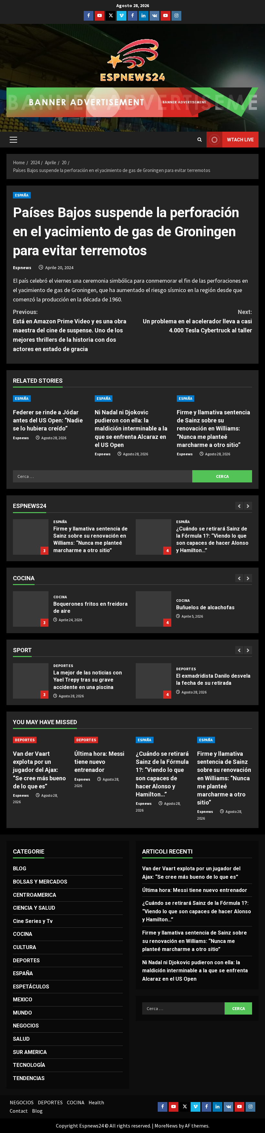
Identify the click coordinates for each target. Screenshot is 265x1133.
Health (96, 1102)
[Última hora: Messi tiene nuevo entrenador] (101, 740)
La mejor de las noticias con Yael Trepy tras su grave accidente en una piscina (30, 681)
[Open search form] (199, 139)
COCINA (60, 597)
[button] (13, 140)
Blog (37, 1111)
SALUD (21, 1039)
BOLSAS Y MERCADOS (40, 882)
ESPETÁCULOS (31, 987)
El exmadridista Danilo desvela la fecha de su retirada (153, 681)
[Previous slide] (239, 506)
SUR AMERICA (30, 1052)
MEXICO (22, 999)
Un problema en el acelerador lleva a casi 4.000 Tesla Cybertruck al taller (197, 321)
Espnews (22, 267)
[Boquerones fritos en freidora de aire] (30, 609)
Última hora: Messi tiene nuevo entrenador (99, 761)
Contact (19, 1111)
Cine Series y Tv (33, 921)
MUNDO (22, 1013)
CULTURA (24, 947)
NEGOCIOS (26, 1026)
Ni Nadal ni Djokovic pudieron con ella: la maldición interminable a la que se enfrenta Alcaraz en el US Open (131, 428)
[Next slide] (248, 506)
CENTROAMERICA (34, 895)
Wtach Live (240, 139)
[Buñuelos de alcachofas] (153, 609)
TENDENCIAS (29, 1078)
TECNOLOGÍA (29, 1065)
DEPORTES (63, 666)
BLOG (19, 868)
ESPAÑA (22, 195)
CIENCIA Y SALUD (34, 908)
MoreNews (166, 1125)
